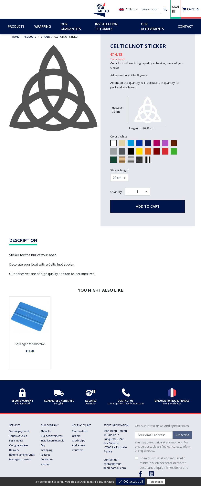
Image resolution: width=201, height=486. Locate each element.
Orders (76, 436)
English (130, 9)
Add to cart (148, 206)
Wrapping (46, 450)
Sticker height (119, 170)
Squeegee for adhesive (30, 344)
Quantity (116, 192)
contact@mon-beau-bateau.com (114, 466)
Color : (114, 136)
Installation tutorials (52, 440)
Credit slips (78, 440)
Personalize (156, 481)
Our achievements (52, 436)
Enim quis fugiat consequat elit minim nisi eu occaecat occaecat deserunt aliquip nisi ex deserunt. (164, 463)
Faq (43, 445)
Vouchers (77, 450)
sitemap (45, 464)
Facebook (140, 474)
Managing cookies (20, 459)
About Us (46, 431)
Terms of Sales (18, 436)
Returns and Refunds (22, 454)
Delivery (14, 450)
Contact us (47, 459)
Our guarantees (18, 445)
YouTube (151, 474)
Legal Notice (16, 440)
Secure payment (19, 431)
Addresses (78, 445)
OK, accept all (130, 481)
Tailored (45, 454)
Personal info (80, 431)
